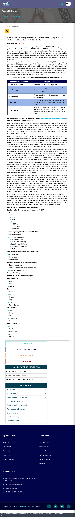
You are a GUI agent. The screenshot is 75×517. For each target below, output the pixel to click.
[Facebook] (49, 506)
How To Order (44, 442)
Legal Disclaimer (44, 459)
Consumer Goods (13, 421)
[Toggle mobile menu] (68, 4)
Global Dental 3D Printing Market (53, 118)
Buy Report (26, 361)
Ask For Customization (26, 350)
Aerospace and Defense (16, 409)
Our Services (7, 447)
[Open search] (62, 4)
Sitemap (42, 464)
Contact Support (8, 459)
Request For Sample (26, 344)
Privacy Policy (44, 451)
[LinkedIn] (62, 506)
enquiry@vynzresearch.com (23, 379)
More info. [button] (4, 516)
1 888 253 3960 (20, 371)
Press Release (16, 17)
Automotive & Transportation (18, 405)
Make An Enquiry (26, 356)
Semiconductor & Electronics (17, 397)
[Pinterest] (69, 506)
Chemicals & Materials (15, 401)
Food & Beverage (13, 417)
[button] (69, 511)
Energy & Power (13, 413)
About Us (6, 442)
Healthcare (11, 390)
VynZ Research (21, 506)
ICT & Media (11, 393)
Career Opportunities (10, 451)
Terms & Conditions (46, 455)
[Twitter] (56, 506)
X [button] (72, 514)
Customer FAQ (44, 447)
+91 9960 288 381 (19, 375)
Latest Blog (7, 455)
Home (3, 17)
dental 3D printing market (22, 47)
